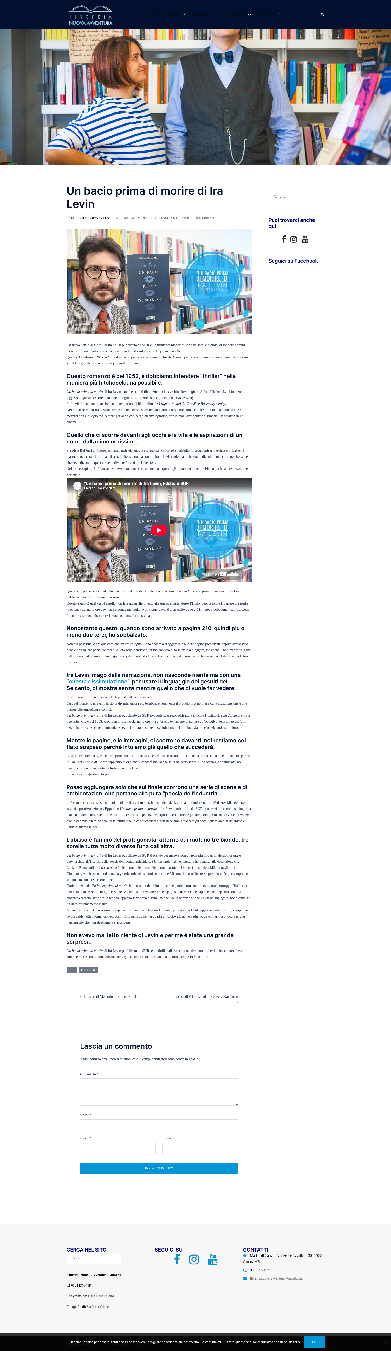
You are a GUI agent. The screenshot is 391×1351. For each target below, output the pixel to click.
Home (157, 14)
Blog (223, 14)
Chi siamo (173, 14)
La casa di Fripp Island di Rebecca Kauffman (205, 996)
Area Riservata (267, 14)
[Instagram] (293, 241)
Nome (86, 1115)
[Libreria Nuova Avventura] (90, 14)
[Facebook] (283, 241)
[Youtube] (304, 241)
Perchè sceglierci (202, 14)
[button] (322, 15)
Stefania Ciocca (98, 1307)
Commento (89, 1074)
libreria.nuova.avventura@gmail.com (276, 1278)
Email (85, 1138)
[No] (385, 1342)
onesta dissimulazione (98, 681)
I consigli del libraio (195, 218)
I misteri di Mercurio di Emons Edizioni (112, 996)
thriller (88, 970)
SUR (71, 970)
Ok (314, 1342)
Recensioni (239, 14)
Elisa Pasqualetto (101, 1296)
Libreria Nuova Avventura (94, 218)
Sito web (168, 1138)
